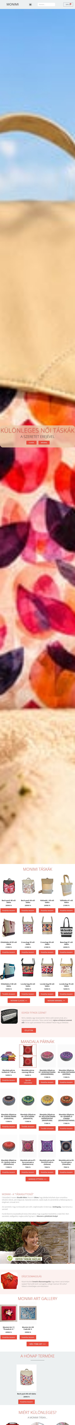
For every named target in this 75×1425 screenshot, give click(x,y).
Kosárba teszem (8, 910)
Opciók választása (28, 1081)
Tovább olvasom (8, 994)
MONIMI (13, 4)
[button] (30, 4)
